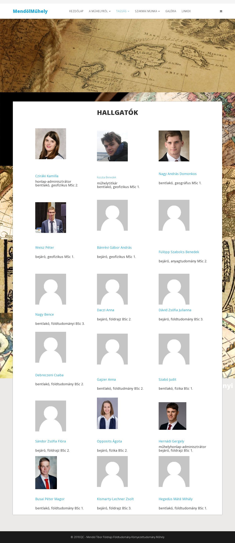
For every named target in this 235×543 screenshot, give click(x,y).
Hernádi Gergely (171, 441)
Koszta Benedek (106, 177)
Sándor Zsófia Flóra (50, 441)
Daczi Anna (105, 310)
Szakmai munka (146, 11)
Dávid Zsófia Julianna (175, 310)
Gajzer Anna (106, 379)
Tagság (121, 11)
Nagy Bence (44, 314)
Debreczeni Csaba (49, 375)
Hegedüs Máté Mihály (176, 499)
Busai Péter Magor (50, 499)
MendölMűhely (30, 11)
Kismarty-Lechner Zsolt (115, 499)
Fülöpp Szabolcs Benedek (179, 252)
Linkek (186, 11)
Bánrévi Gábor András (114, 247)
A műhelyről (98, 11)
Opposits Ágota (109, 441)
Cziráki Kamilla (46, 176)
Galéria (170, 11)
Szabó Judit (167, 379)
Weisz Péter (44, 247)
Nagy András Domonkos (178, 174)
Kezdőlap (76, 11)
